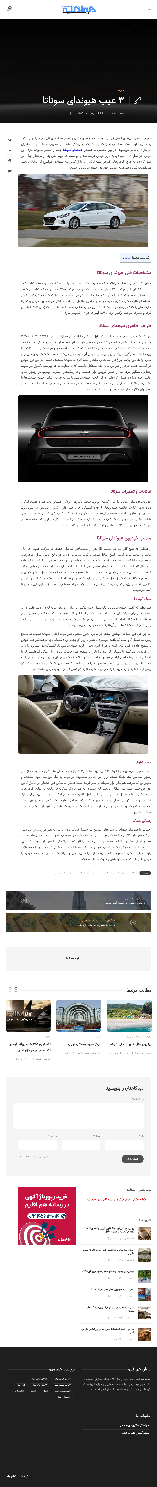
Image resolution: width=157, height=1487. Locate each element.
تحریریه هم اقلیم (94, 1053)
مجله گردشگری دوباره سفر (134, 1425)
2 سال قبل (36, 1059)
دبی (144, 898)
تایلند (136, 1037)
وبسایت (52, 1136)
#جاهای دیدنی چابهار (62, 1385)
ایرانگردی (111, 920)
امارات (137, 898)
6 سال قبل (110, 113)
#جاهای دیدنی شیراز (39, 1379)
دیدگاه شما (138, 1099)
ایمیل (96, 1136)
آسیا (142, 1037)
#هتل (33, 1391)
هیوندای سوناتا (72, 150)
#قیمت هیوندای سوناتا (99, 873)
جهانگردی (129, 898)
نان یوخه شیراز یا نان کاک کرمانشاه (96, 925)
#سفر (45, 1391)
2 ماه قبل (130, 1260)
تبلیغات (24, 1476)
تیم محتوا (120, 113)
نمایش (127, 257)
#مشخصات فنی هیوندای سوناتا (70, 873)
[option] (28, 1030)
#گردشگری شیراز (63, 1397)
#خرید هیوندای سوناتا (125, 873)
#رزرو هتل (21, 1385)
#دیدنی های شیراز (40, 1385)
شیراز (94, 920)
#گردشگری (19, 1391)
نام (141, 1136)
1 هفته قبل (129, 1238)
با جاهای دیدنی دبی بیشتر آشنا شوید (126, 903)
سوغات (102, 920)
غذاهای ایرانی (84, 920)
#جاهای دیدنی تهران (62, 1379)
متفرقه (121, 91)
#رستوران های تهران (62, 1391)
